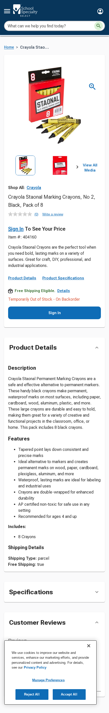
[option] (25, 176)
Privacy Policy (35, 667)
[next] (77, 168)
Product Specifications (63, 278)
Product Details (22, 278)
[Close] (88, 645)
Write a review (52, 214)
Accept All (69, 694)
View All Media (90, 168)
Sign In (16, 229)
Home (9, 47)
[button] (100, 11)
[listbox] (42, 176)
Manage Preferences (48, 680)
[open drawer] (7, 11)
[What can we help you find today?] (98, 26)
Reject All (31, 694)
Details (63, 290)
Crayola (34, 187)
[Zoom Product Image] (92, 86)
